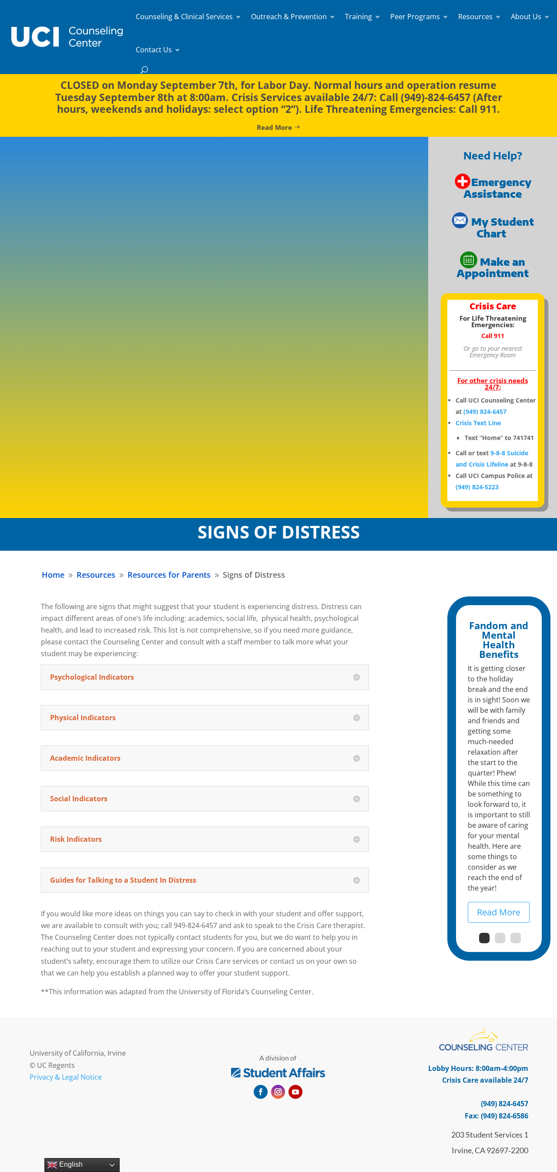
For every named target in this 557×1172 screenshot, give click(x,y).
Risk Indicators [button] (76, 839)
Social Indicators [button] (78, 798)
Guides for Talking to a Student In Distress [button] (123, 880)
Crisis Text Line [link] (478, 423)
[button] (261, 1092)
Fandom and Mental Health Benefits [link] (498, 640)
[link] (67, 37)
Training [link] (358, 16)
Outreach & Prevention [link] (289, 16)
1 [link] (484, 938)
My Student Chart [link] (502, 227)
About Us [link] (526, 16)
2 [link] (500, 938)
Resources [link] (475, 16)
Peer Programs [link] (415, 16)
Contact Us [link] (154, 49)
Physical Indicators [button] (83, 717)
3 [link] (515, 938)
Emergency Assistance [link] (497, 188)
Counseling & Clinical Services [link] (184, 16)
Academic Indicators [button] (85, 758)
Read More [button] (274, 127)
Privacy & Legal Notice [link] (66, 1077)
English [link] (70, 1164)
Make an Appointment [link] (492, 267)
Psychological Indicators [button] (92, 677)
